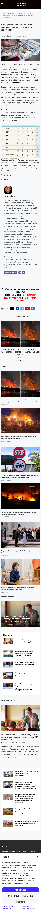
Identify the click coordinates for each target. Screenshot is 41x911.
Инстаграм (30, 295)
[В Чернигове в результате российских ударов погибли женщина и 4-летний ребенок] (20, 419)
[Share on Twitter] (22, 308)
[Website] (23, 272)
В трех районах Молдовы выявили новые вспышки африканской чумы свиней (26, 822)
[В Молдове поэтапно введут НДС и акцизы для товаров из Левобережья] (8, 772)
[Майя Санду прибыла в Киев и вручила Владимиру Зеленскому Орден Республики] (20, 570)
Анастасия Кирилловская (9, 741)
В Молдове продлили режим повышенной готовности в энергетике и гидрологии (24, 652)
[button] (38, 857)
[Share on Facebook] (17, 308)
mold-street (15, 83)
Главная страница (9, 13)
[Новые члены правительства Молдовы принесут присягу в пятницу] (8, 663)
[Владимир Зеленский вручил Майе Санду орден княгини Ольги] (20, 534)
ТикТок (7, 297)
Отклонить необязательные (20, 896)
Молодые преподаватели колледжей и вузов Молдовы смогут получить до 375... (17, 617)
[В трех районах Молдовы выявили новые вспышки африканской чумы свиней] (8, 822)
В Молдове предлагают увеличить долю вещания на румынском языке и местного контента (26, 674)
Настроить (20, 902)
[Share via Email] (33, 308)
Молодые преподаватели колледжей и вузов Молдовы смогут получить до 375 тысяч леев (19, 736)
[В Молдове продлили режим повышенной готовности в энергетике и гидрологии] (8, 652)
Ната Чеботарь (6, 36)
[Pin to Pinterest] (27, 308)
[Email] (19, 272)
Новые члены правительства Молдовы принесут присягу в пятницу (24, 663)
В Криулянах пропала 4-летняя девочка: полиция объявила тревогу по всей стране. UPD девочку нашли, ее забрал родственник (25, 797)
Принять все (20, 890)
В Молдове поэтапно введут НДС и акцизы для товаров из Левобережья (26, 772)
